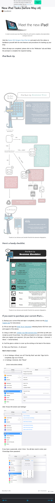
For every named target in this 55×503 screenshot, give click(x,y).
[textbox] (27, 250)
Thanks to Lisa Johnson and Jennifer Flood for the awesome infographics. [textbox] (27, 237)
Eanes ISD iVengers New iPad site (19, 40)
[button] (39, 490)
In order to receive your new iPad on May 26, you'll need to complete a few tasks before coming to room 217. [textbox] (27, 34)
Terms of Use (17, 6)
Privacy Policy (29, 4)
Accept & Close (38, 2)
